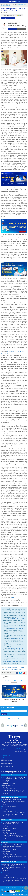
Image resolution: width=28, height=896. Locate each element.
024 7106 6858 (20, 619)
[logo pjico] (14, 726)
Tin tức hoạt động (12, 4)
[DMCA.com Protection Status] (18, 891)
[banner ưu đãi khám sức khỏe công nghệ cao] (14, 179)
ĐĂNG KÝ (4, 714)
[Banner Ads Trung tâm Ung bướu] (14, 225)
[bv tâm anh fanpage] (2, 891)
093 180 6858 (11, 628)
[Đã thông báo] (24, 891)
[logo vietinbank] (5, 726)
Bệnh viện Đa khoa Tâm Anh (8, 18)
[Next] (25, 694)
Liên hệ (2, 759)
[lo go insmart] (23, 726)
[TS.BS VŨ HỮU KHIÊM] (5, 25)
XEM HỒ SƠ (21, 29)
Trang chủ (3, 4)
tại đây (12, 597)
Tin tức (7, 4)
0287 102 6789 (19, 628)
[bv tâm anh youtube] (5, 891)
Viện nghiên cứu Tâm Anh (20, 749)
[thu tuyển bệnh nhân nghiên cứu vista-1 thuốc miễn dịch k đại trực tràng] (14, 269)
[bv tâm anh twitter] (8, 891)
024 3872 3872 (11, 619)
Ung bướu (7, 676)
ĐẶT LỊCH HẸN (12, 29)
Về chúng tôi (3, 749)
